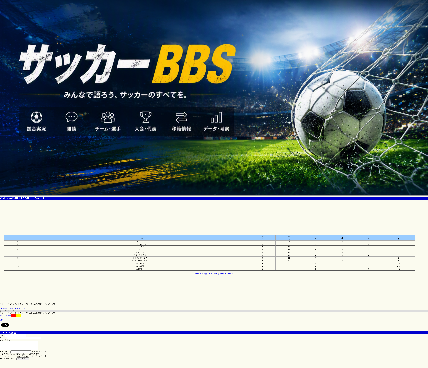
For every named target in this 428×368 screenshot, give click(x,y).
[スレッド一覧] (6, 308)
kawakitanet (214, 367)
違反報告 (7, 315)
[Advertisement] (214, 216)
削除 (2, 315)
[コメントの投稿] (19, 308)
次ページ (3, 320)
